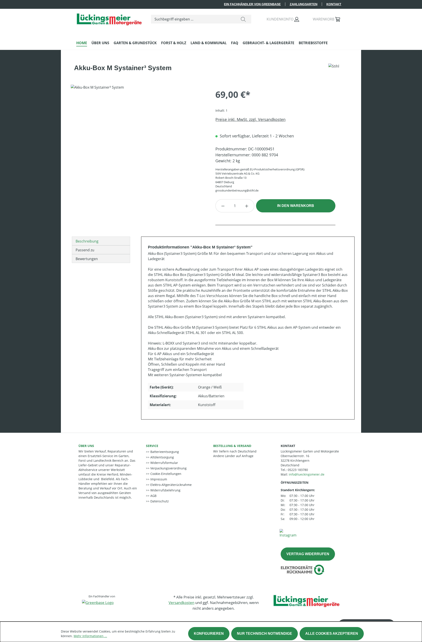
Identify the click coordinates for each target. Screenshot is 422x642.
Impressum (158, 479)
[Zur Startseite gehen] (109, 18)
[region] (138, 132)
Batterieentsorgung (164, 452)
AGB (152, 496)
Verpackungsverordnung (168, 468)
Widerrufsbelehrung (164, 490)
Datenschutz (159, 501)
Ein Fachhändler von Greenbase (252, 4)
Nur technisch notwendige (264, 633)
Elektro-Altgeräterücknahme (170, 485)
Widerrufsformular (163, 463)
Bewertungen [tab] (87, 258)
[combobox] (193, 19)
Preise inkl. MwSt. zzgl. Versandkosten (250, 119)
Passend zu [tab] (85, 250)
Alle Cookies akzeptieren (331, 633)
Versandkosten (181, 602)
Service (152, 446)
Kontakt (333, 4)
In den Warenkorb (295, 206)
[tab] (101, 241)
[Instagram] (288, 533)
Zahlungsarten (303, 4)
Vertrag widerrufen (307, 554)
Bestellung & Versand (232, 446)
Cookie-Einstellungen (165, 474)
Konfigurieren (209, 633)
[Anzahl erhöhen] (246, 205)
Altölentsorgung (161, 457)
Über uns (86, 446)
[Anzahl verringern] (222, 205)
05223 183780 (298, 470)
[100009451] (138, 132)
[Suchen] (243, 19)
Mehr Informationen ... (90, 636)
